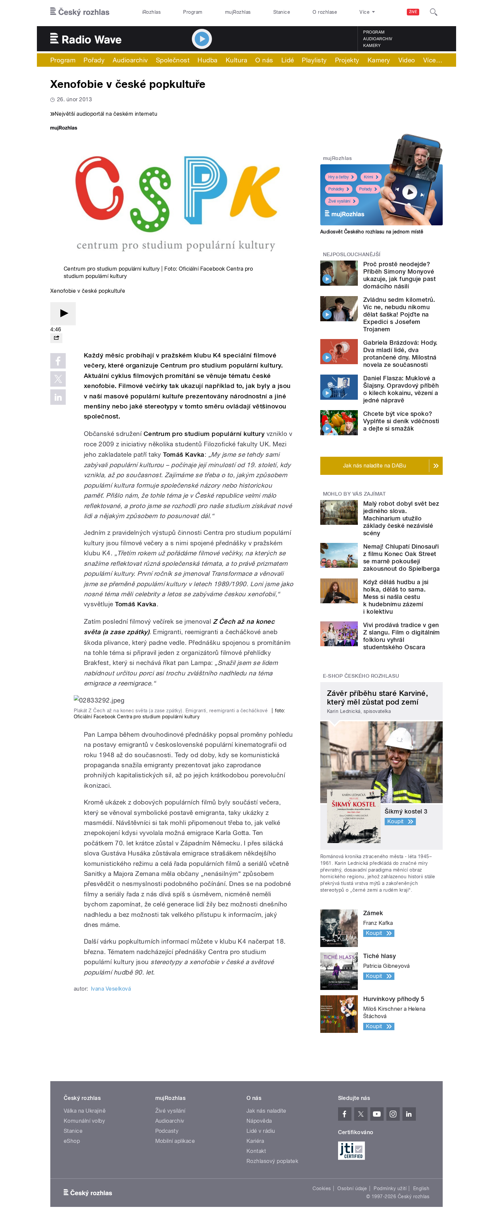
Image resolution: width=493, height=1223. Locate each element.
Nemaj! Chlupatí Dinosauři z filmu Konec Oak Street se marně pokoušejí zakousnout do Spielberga (401, 557)
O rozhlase (325, 12)
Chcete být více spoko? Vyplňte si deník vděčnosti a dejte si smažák (401, 421)
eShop (72, 1141)
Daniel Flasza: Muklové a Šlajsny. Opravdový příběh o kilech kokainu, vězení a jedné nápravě (401, 389)
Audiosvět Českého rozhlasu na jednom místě (371, 231)
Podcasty (167, 1131)
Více (432, 60)
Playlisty (314, 60)
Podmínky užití (390, 1188)
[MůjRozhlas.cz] (63, 128)
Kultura (236, 60)
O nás (264, 60)
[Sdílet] (56, 338)
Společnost (173, 60)
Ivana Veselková (111, 989)
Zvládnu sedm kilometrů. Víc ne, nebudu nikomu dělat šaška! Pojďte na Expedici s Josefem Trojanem (399, 314)
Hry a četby (338, 177)
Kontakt (256, 1151)
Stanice (281, 12)
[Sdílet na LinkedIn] (58, 397)
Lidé (287, 60)
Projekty (347, 60)
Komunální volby (84, 1121)
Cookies (322, 1188)
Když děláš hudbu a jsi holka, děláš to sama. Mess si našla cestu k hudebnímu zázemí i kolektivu (396, 596)
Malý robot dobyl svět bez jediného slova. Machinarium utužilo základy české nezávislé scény (401, 518)
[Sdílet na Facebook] (58, 361)
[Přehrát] (63, 313)
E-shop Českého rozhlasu (361, 676)
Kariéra (255, 1141)
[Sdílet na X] (58, 379)
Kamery (372, 45)
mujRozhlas (238, 12)
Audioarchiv (377, 39)
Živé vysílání (339, 201)
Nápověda (259, 1121)
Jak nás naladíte (266, 1111)
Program (192, 12)
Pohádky (336, 189)
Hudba (207, 60)
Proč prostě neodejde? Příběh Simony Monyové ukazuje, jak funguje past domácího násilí (399, 275)
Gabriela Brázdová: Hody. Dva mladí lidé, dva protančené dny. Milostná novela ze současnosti (400, 353)
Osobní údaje (352, 1188)
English (421, 1188)
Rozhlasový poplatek (272, 1161)
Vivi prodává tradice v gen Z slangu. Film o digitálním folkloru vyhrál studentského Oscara (401, 636)
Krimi (368, 177)
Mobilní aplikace (175, 1141)
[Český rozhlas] (79, 12)
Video (406, 60)
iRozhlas (151, 12)
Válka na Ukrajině (85, 1111)
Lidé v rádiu (260, 1131)
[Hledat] (434, 12)
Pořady (94, 60)
